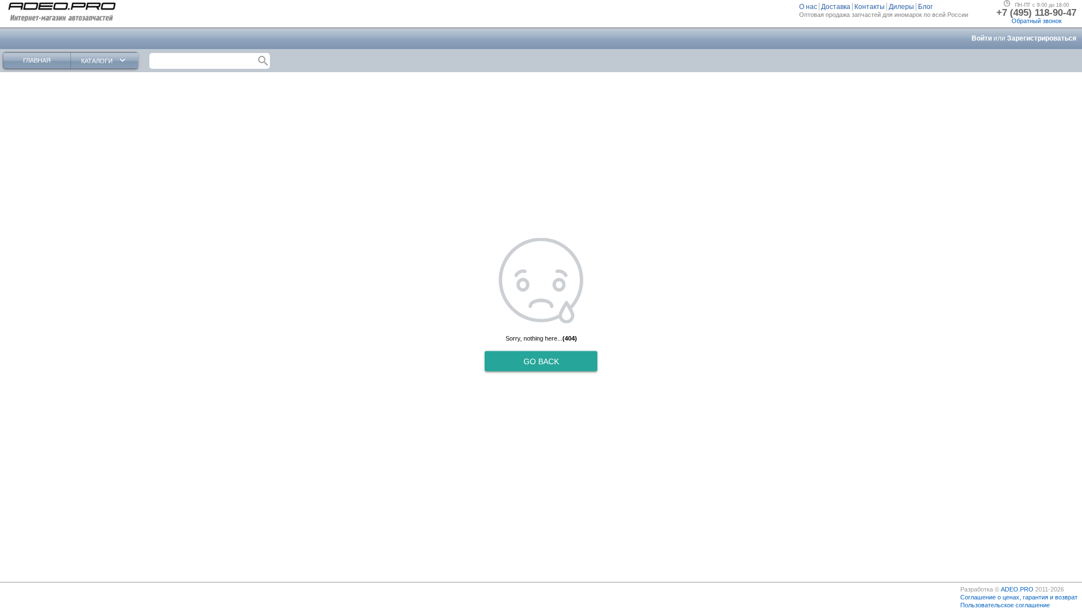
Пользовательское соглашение (1005, 605)
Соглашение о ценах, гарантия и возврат (1018, 597)
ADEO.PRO (1017, 589)
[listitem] (809, 7)
